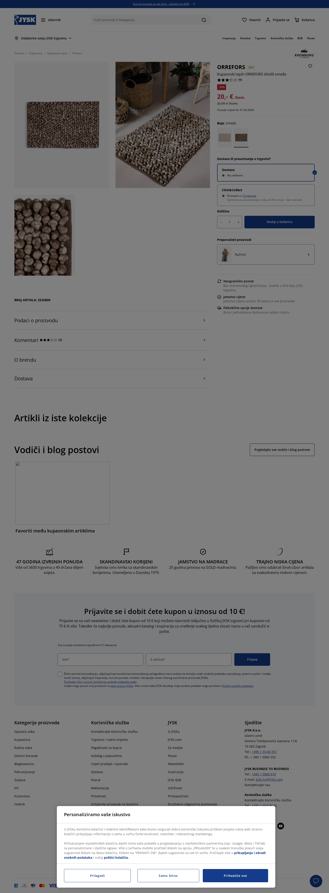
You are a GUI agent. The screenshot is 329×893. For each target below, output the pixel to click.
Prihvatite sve (235, 876)
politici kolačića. (116, 857)
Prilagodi (97, 876)
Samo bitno (168, 876)
